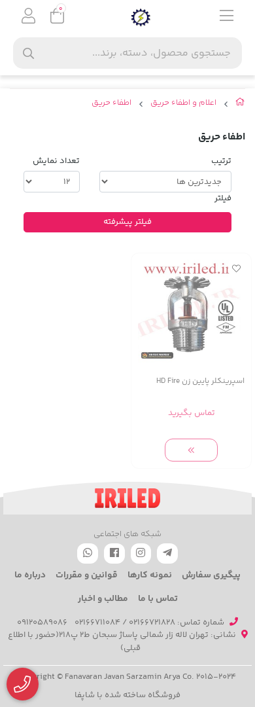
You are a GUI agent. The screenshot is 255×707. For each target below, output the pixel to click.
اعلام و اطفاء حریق (183, 103)
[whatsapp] (87, 553)
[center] (28, 53)
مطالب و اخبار (103, 599)
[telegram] (167, 553)
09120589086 (42, 622)
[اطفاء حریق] (127, 498)
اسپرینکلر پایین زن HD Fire (200, 381)
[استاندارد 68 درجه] (191, 313)
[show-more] (191, 450)
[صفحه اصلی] (240, 105)
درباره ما (30, 575)
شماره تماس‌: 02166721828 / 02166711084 (149, 622)
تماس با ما (158, 599)
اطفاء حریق (111, 103)
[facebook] (114, 553)
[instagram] (141, 553)
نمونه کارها (150, 575)
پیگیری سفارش (211, 575)
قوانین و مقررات (87, 575)
